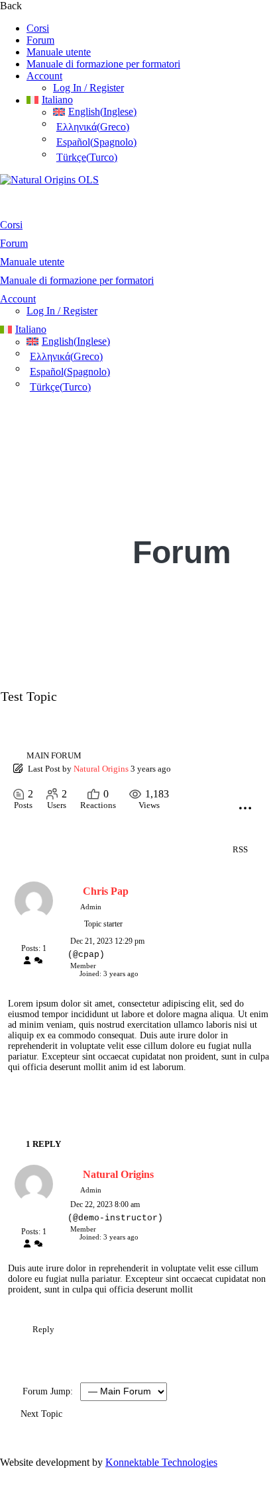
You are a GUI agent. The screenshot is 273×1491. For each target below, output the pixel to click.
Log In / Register (88, 87)
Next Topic (44, 1414)
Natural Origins (101, 769)
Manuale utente (59, 52)
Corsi (38, 28)
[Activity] (38, 961)
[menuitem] (150, 100)
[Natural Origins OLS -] (49, 179)
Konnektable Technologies (161, 1462)
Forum (40, 40)
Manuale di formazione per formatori (103, 63)
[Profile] (27, 961)
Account (44, 75)
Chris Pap (106, 891)
